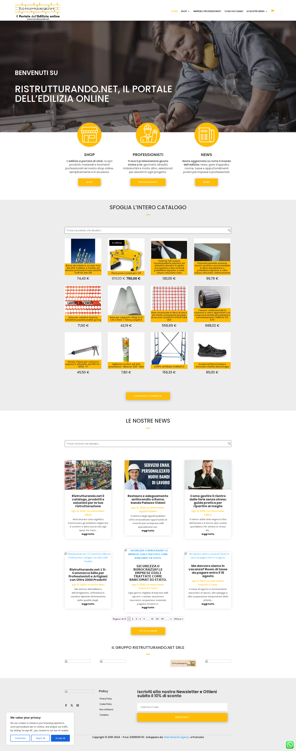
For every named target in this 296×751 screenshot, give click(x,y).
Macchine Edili (227, 744)
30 (162, 618)
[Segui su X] (71, 705)
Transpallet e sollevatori (149, 749)
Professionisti (148, 182)
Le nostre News (95, 511)
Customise (20, 738)
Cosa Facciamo (233, 11)
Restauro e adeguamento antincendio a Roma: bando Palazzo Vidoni (148, 499)
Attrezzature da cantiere (100, 744)
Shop (184, 11)
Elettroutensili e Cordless (201, 744)
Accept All (60, 738)
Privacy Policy (106, 698)
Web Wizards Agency (177, 737)
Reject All (40, 738)
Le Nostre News (255, 11)
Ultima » (178, 618)
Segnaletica (124, 749)
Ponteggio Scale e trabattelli (72, 749)
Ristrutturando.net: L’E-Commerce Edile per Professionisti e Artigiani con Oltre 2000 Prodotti (88, 574)
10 (152, 618)
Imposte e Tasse (148, 588)
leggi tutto (88, 534)
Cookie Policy (106, 704)
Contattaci (104, 715)
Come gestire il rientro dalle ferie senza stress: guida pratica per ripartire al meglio (207, 501)
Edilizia (88, 514)
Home (174, 11)
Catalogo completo (148, 395)
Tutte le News (148, 630)
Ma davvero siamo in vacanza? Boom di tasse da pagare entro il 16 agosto (208, 571)
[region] (40, 728)
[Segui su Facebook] (66, 705)
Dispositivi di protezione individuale (164, 744)
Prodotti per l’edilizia (102, 749)
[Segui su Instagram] (77, 705)
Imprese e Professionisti (207, 11)
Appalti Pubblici (148, 511)
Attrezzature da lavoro (130, 744)
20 (157, 618)
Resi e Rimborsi (106, 709)
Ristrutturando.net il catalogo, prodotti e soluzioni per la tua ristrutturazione (88, 501)
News (206, 182)
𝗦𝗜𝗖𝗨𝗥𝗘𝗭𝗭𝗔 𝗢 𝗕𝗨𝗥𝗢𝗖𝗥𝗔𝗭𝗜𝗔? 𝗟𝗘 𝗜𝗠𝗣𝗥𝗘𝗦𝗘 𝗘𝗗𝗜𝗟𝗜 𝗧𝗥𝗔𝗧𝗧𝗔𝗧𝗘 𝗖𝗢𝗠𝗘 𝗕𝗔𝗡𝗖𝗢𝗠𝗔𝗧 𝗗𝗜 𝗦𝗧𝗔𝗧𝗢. (148, 573)
